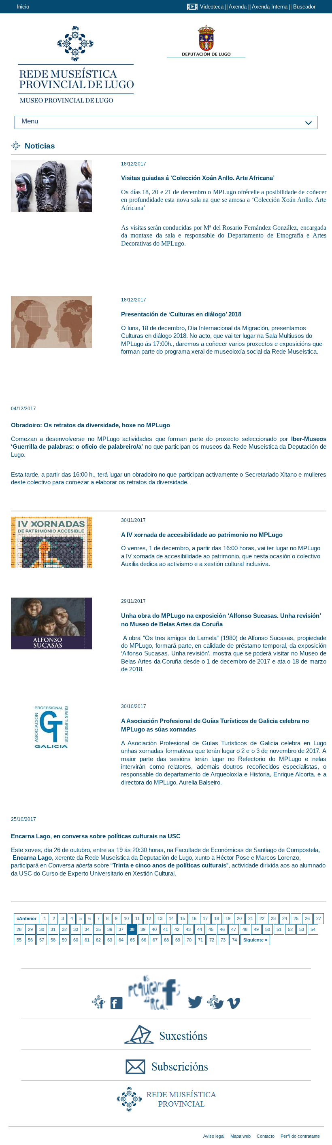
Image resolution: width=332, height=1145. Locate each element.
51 (279, 929)
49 (256, 929)
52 (290, 929)
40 (154, 929)
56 (30, 939)
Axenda (238, 7)
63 (109, 939)
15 (182, 918)
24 (284, 918)
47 (233, 929)
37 (121, 929)
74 (234, 939)
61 (87, 939)
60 (75, 939)
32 (64, 929)
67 (155, 939)
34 (87, 929)
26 (307, 918)
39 (142, 929)
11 (137, 918)
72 (211, 939)
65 (132, 939)
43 (188, 929)
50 (267, 929)
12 (148, 918)
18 (216, 918)
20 (239, 918)
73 (223, 939)
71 (200, 939)
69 (177, 939)
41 (165, 929)
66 (143, 939)
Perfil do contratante (300, 1136)
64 (121, 939)
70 (189, 939)
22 (262, 918)
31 (53, 929)
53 (301, 929)
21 (250, 918)
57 (41, 939)
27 (318, 918)
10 (126, 918)
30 (41, 929)
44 (199, 929)
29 (30, 929)
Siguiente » (255, 939)
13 (159, 918)
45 (211, 929)
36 (109, 929)
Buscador (304, 7)
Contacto (266, 1136)
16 (194, 918)
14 (171, 918)
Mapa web (240, 1136)
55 (19, 939)
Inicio (23, 7)
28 (19, 929)
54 (313, 929)
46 (222, 929)
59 (64, 939)
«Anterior (26, 918)
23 (273, 918)
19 (228, 918)
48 (245, 929)
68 (166, 939)
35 (98, 929)
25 (296, 918)
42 (177, 929)
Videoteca (211, 7)
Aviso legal (213, 1136)
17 (205, 918)
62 (98, 939)
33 (75, 929)
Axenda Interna (269, 7)
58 (53, 939)
